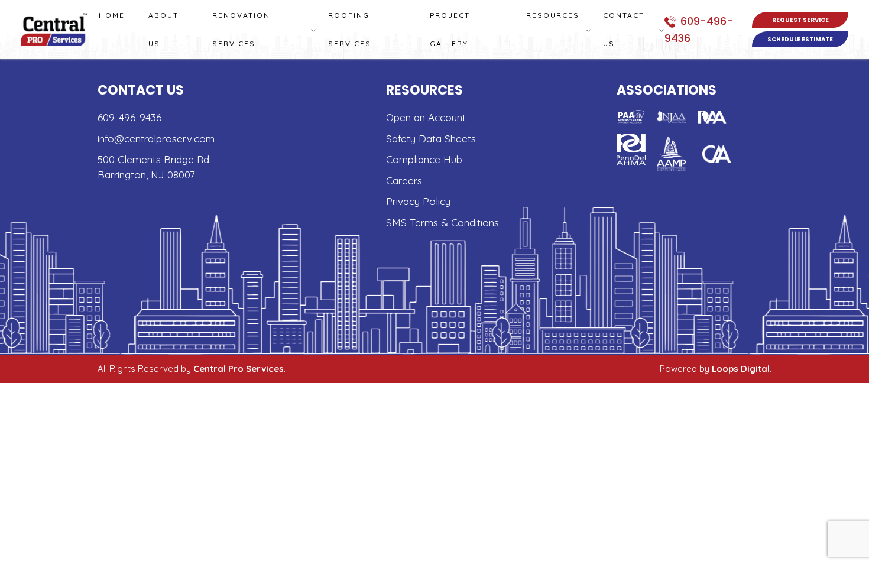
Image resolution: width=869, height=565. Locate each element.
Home (112, 15)
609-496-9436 (129, 117)
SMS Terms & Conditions (442, 222)
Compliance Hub (424, 159)
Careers (404, 180)
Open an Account (426, 117)
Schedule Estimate (800, 39)
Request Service (800, 19)
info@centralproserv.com (156, 138)
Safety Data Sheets (431, 138)
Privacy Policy (418, 201)
